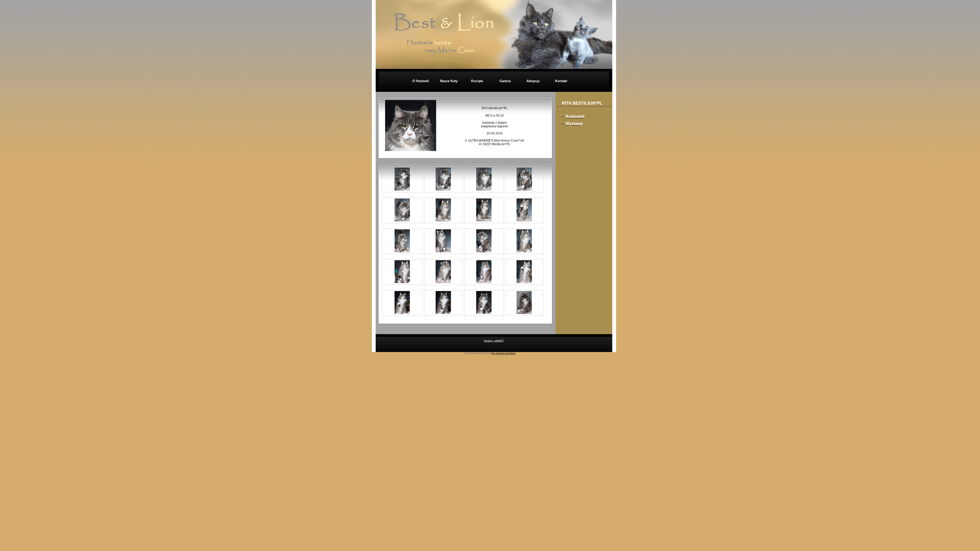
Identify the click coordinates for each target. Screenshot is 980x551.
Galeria (505, 81)
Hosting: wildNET (494, 340)
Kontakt (561, 81)
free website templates (503, 353)
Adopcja (533, 81)
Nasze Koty (449, 81)
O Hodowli (420, 81)
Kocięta (477, 81)
